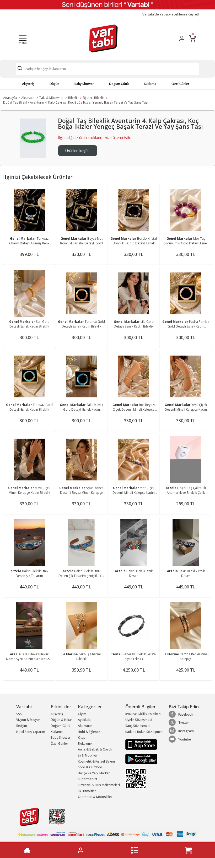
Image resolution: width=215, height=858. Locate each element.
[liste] (134, 850)
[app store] (141, 744)
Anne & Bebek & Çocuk (95, 749)
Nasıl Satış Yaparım (30, 732)
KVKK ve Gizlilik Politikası (143, 714)
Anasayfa (10, 97)
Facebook (185, 714)
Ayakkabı (84, 719)
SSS (19, 714)
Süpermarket (87, 779)
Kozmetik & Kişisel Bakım (96, 761)
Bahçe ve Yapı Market (94, 773)
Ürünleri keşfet (77, 150)
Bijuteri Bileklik (93, 97)
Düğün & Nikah (62, 719)
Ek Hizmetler (87, 791)
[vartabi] (103, 38)
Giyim (82, 714)
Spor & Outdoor (90, 767)
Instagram (186, 731)
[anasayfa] (27, 850)
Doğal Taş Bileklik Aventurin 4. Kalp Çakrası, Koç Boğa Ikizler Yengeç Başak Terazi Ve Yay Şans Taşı (75, 102)
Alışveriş (28, 84)
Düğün (54, 84)
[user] (181, 38)
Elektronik (85, 743)
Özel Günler (180, 84)
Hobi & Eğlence (89, 732)
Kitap (81, 737)
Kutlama (150, 84)
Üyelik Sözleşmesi (138, 719)
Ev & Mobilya (87, 755)
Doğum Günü (119, 84)
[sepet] (188, 850)
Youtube (184, 739)
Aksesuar (28, 97)
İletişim (21, 725)
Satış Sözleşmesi (137, 725)
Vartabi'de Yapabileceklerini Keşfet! (170, 14)
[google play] (144, 759)
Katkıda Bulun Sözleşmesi (144, 732)
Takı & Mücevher (51, 97)
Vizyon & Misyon (28, 719)
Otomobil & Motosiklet (95, 797)
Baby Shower (84, 84)
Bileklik (73, 97)
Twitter (183, 722)
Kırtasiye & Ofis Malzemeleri (99, 785)
